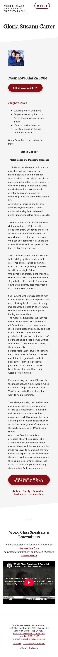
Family (26, 491)
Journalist (38, 491)
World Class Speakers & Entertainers (15, 8)
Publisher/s (20, 494)
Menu (43, 6)
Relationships (36, 494)
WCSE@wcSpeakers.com (34, 638)
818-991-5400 (32, 636)
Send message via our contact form (29, 633)
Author (16, 491)
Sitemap (17, 643)
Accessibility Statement (34, 643)
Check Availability (25, 88)
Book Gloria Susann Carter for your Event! (29, 480)
